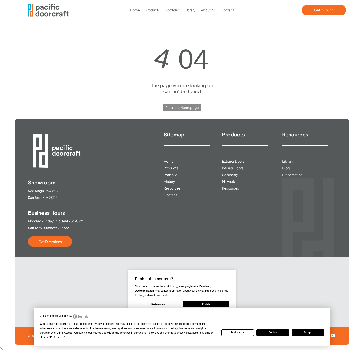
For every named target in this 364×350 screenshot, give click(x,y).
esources (231, 188)
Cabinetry (230, 174)
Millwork (228, 181)
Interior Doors (232, 168)
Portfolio (172, 10)
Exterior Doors (233, 161)
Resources (172, 188)
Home (135, 10)
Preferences (237, 332)
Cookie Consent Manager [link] (54, 315)
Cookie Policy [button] (146, 332)
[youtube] (332, 336)
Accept (308, 332)
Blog (286, 168)
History (169, 181)
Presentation (292, 174)
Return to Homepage (182, 107)
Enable (206, 304)
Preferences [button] (56, 337)
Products (152, 10)
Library (190, 10)
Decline (273, 332)
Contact (227, 10)
